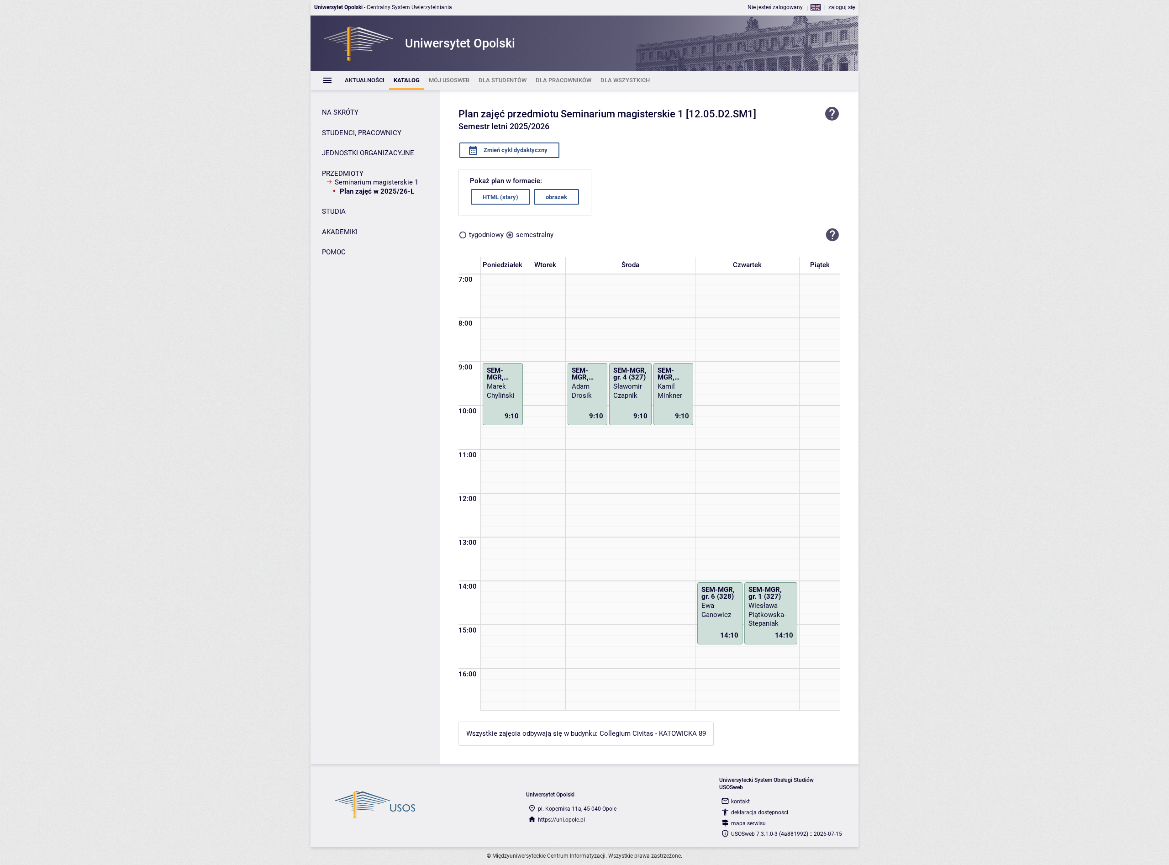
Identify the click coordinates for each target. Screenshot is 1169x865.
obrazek (556, 197)
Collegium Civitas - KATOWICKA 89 (653, 733)
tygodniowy (486, 235)
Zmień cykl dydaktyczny (515, 150)
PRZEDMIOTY (342, 173)
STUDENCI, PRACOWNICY (361, 133)
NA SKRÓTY (340, 112)
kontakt (740, 801)
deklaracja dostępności (759, 812)
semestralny (534, 235)
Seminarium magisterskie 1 (376, 182)
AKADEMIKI (340, 232)
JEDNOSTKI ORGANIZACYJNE (368, 153)
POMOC (334, 252)
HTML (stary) (500, 197)
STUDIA (334, 211)
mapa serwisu (748, 823)
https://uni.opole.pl (561, 820)
